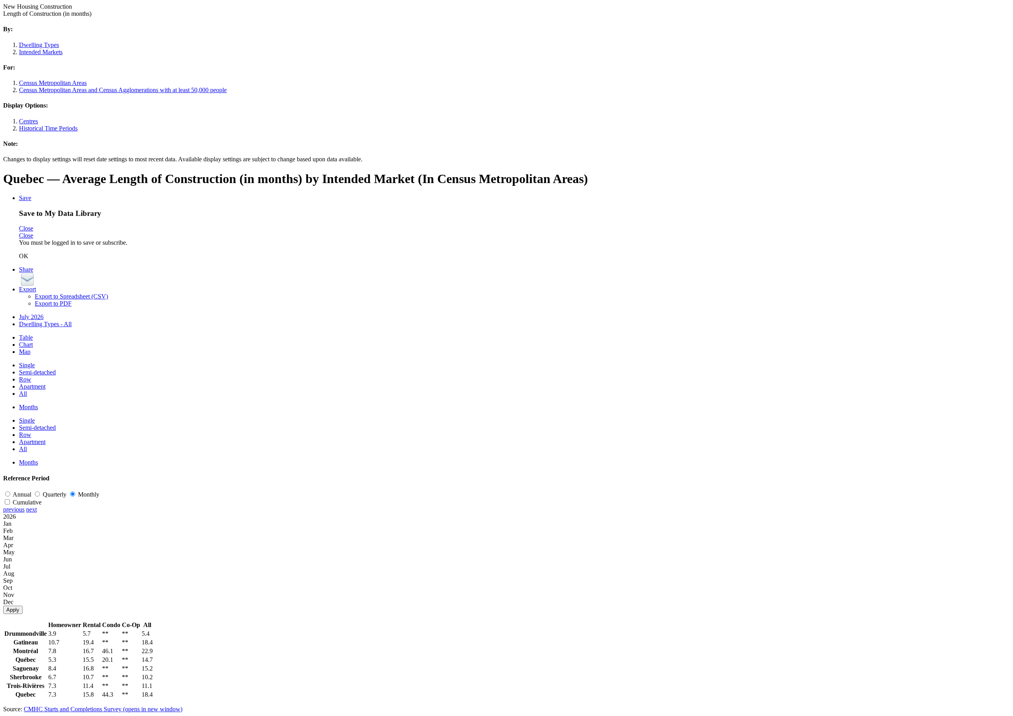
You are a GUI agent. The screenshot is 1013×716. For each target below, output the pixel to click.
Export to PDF (53, 303)
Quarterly (55, 494)
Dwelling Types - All (45, 324)
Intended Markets (41, 52)
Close (26, 228)
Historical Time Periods (48, 128)
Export (27, 289)
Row (25, 379)
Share (26, 269)
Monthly (88, 494)
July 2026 (31, 317)
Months (28, 407)
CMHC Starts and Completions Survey (103, 709)
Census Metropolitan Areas (53, 82)
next (31, 509)
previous (14, 509)
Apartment (32, 386)
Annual (23, 494)
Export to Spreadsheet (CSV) (71, 296)
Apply (12, 610)
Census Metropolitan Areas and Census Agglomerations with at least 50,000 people (123, 90)
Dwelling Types (39, 45)
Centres (28, 121)
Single (27, 365)
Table (26, 337)
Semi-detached (37, 372)
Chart (26, 344)
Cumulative (27, 502)
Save (25, 198)
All (23, 393)
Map (24, 351)
